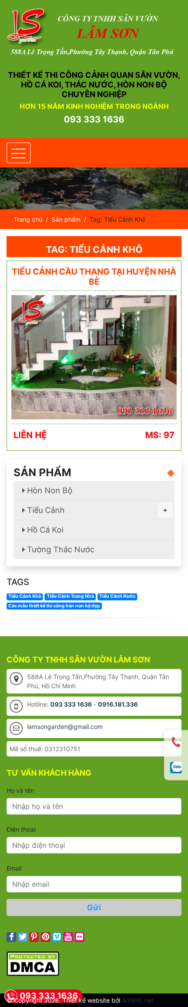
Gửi (94, 907)
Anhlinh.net (137, 1000)
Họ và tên (20, 790)
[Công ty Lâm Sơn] (94, 31)
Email (14, 868)
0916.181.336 (118, 704)
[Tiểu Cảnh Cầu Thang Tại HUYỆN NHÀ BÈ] (94, 356)
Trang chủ (28, 219)
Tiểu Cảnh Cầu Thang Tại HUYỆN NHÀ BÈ (94, 276)
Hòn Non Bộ (49, 490)
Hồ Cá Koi (44, 529)
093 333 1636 (94, 119)
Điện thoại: (22, 829)
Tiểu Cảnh (96, 510)
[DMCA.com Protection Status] (33, 963)
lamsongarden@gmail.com (65, 726)
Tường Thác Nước (59, 549)
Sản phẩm (66, 219)
